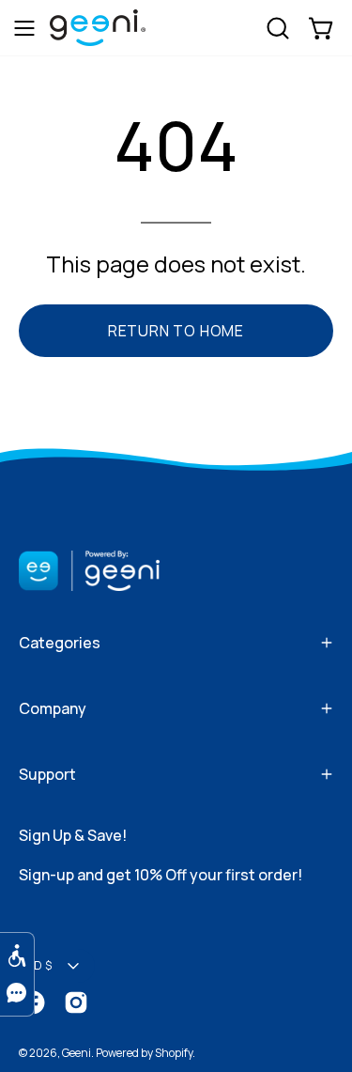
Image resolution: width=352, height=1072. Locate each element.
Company (52, 708)
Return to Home (176, 330)
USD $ (35, 965)
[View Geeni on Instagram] (76, 1002)
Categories (59, 642)
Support (47, 774)
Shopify (173, 1053)
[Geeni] (97, 39)
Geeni (76, 1053)
